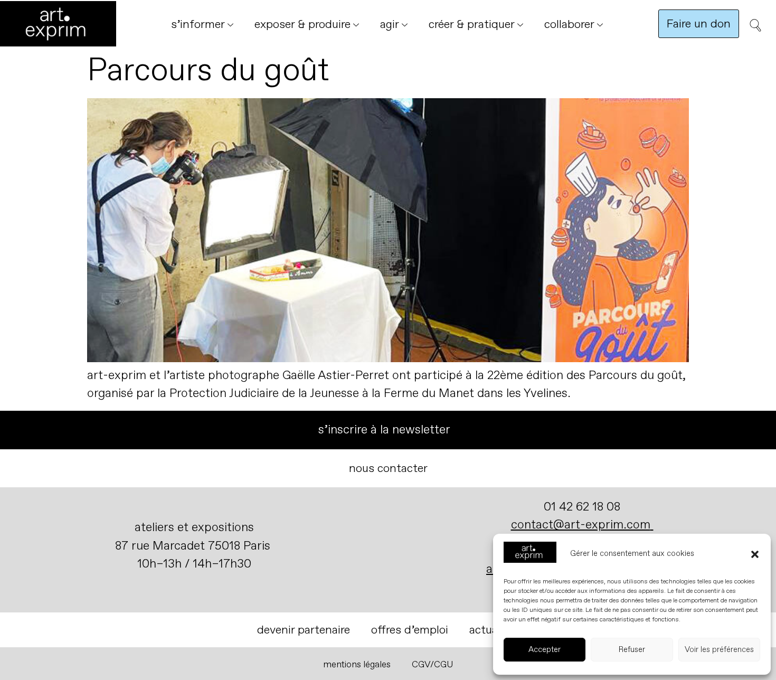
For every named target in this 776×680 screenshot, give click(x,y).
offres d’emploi (409, 629)
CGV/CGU (432, 664)
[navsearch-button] (752, 29)
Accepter (544, 650)
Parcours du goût (208, 70)
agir (389, 24)
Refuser (632, 650)
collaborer (569, 24)
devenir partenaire (303, 629)
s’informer (198, 24)
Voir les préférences (719, 650)
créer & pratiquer (472, 24)
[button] (755, 554)
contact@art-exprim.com (580, 524)
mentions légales (357, 664)
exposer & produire (302, 24)
